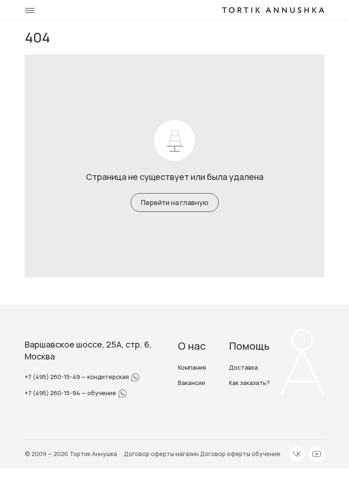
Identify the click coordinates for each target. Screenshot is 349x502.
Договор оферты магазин (162, 454)
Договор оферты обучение (240, 454)
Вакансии (191, 383)
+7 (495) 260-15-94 (53, 393)
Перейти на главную (175, 202)
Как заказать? (249, 383)
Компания (192, 367)
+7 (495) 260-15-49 (53, 377)
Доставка (243, 367)
